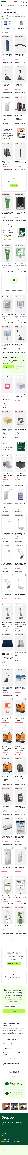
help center (7, 1035)
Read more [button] (4, 18)
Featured (3, 9)
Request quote (9, 367)
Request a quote (13, 963)
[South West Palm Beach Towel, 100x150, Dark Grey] (8, 654)
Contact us (9, 371)
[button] (12, 5)
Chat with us (14, 185)
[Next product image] (25, 524)
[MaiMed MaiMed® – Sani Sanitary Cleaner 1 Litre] (3, 396)
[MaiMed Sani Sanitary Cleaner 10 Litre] (8, 396)
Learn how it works (7, 240)
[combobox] (12, 5)
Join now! (14, 1011)
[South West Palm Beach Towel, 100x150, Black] (3, 654)
